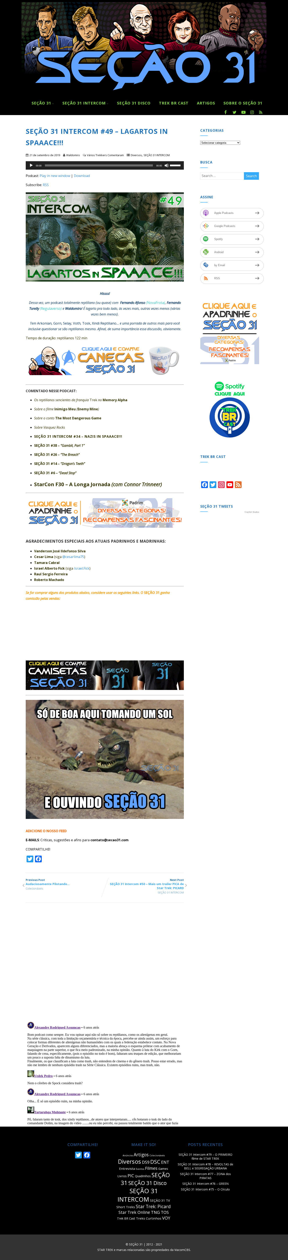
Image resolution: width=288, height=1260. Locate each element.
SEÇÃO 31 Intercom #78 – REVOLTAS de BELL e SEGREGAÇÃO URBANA (205, 1166)
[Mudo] (166, 165)
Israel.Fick (81, 568)
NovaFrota (155, 302)
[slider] (176, 165)
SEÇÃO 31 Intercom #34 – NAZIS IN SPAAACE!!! (78, 436)
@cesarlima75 (73, 556)
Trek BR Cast (173, 103)
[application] (105, 165)
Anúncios (128, 1155)
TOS (165, 1212)
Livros (122, 1176)
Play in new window (55, 175)
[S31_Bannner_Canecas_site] (107, 378)
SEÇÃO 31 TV (160, 1200)
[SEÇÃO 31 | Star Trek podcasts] (144, 94)
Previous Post (48, 882)
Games (163, 1169)
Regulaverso (51, 308)
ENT (165, 1162)
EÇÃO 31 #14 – (60, 463)
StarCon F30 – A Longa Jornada (98, 484)
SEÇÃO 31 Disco (134, 103)
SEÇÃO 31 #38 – (59, 445)
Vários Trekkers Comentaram (105, 155)
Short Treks (125, 1207)
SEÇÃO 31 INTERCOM (157, 155)
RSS (46, 184)
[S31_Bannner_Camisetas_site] (105, 688)
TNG (155, 1212)
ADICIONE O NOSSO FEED (46, 831)
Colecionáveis (34, 888)
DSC (155, 1161)
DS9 (145, 1162)
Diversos (136, 155)
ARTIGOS (206, 103)
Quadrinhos (143, 1176)
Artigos (141, 1155)
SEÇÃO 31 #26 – (56, 454)
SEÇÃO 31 (41, 103)
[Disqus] (105, 964)
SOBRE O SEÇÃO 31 (242, 103)
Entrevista (127, 1168)
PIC (131, 1175)
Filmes (151, 1168)
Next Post (147, 884)
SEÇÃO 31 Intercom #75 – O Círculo (205, 1189)
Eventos (140, 1168)
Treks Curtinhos (148, 1218)
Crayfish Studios (252, 512)
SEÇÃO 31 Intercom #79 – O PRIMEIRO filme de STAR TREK (205, 1157)
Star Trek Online (134, 1212)
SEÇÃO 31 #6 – (55, 473)
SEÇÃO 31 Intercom (84, 103)
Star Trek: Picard (153, 1206)
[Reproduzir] (31, 165)
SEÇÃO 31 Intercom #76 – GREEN (205, 1184)
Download (82, 175)
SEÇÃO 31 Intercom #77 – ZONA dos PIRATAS (205, 1176)
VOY (166, 1218)
